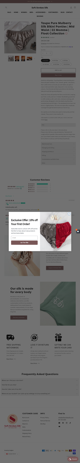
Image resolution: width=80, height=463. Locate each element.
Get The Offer (24, 243)
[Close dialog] (69, 213)
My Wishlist (78, 231)
